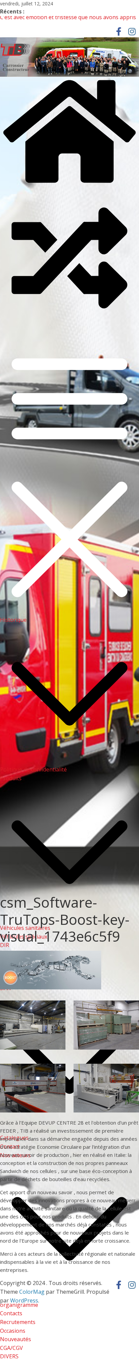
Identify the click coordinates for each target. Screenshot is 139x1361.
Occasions (12, 1330)
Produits (11, 778)
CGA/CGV (11, 1348)
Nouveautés (15, 1339)
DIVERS (9, 1356)
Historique (13, 619)
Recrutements (17, 1322)
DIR (4, 945)
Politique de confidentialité (33, 769)
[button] (69, 761)
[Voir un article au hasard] (69, 325)
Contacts (11, 1313)
